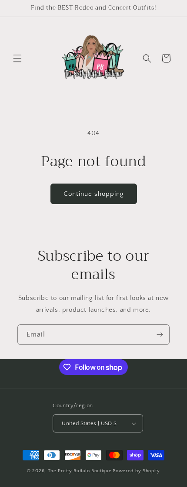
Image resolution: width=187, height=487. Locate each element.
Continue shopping (93, 194)
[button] (17, 58)
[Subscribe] (159, 334)
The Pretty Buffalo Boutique (80, 470)
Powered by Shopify (136, 470)
